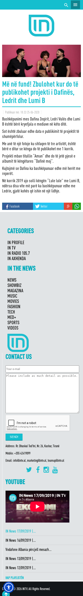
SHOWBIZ (14, 285)
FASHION (13, 306)
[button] (8, 587)
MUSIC (12, 295)
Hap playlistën (15, 578)
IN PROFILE (15, 242)
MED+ (11, 317)
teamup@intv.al (56, 460)
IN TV (11, 247)
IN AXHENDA (16, 258)
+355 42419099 (22, 453)
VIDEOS (12, 327)
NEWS (11, 279)
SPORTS (13, 322)
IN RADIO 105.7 (18, 253)
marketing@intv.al (36, 460)
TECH (11, 311)
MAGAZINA (15, 290)
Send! (14, 436)
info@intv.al (19, 460)
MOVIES (13, 301)
